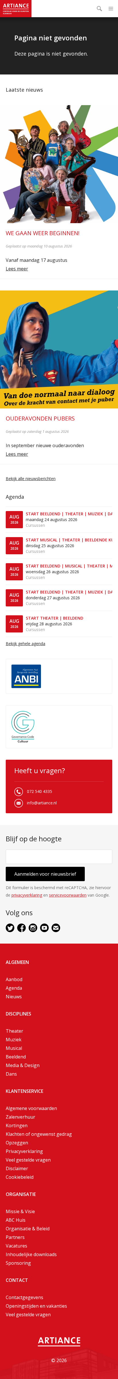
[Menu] (111, 8)
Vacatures (16, 1246)
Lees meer (17, 269)
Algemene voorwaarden (31, 1108)
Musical (14, 1048)
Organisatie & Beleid (28, 1228)
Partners (15, 1237)
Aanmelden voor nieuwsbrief (45, 874)
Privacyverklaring (24, 1151)
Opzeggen (17, 1143)
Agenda (14, 988)
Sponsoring (18, 1263)
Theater (14, 1031)
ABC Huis (15, 1220)
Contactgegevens (24, 1297)
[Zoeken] (99, 8)
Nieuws (14, 996)
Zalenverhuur (20, 1117)
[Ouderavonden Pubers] (59, 349)
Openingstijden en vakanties (36, 1306)
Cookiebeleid (20, 1177)
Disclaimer (17, 1168)
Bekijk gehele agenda (25, 643)
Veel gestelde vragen (28, 1160)
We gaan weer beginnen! (43, 233)
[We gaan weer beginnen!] (59, 164)
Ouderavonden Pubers (40, 418)
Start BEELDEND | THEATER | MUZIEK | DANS (69, 513)
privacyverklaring (26, 895)
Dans (11, 1074)
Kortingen (16, 1125)
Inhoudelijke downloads (31, 1254)
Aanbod (14, 979)
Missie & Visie (20, 1211)
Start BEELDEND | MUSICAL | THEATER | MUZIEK (69, 566)
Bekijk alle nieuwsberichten (31, 478)
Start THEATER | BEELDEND (54, 618)
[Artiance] (16, 8)
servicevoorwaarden (67, 895)
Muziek (13, 1039)
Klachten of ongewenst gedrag (39, 1134)
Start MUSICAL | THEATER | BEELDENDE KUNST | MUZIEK (69, 540)
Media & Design (23, 1065)
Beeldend (16, 1057)
